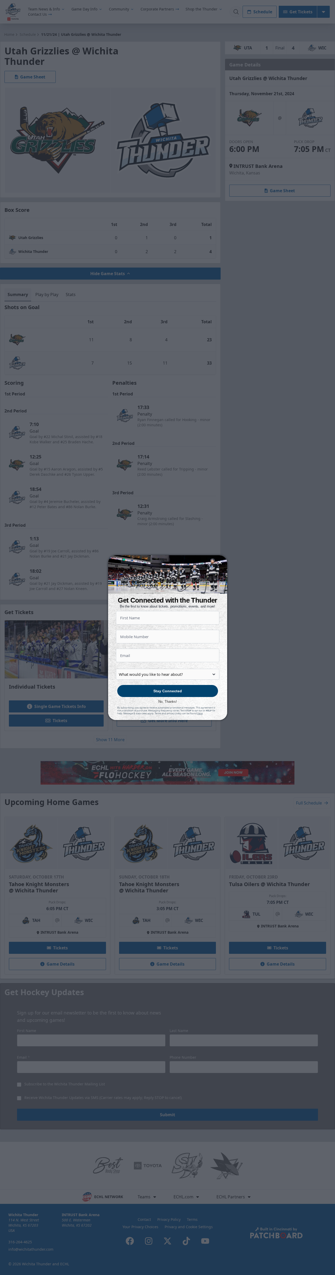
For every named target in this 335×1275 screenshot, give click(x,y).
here (200, 713)
